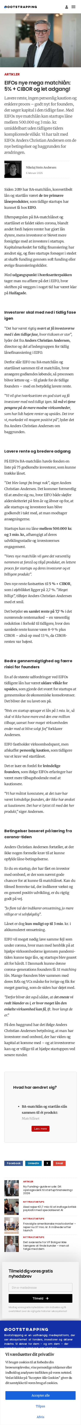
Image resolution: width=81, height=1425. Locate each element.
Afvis (40, 1417)
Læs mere (40, 1128)
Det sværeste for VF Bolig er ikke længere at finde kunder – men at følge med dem (46, 1245)
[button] (73, 6)
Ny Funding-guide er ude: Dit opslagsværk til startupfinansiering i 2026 (48, 1189)
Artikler (11, 74)
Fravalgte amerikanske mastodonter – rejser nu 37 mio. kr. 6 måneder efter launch (49, 1227)
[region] (40, 1386)
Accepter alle (41, 1395)
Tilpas (40, 1406)
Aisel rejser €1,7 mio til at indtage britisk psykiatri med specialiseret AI (49, 1208)
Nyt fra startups (33, 1201)
